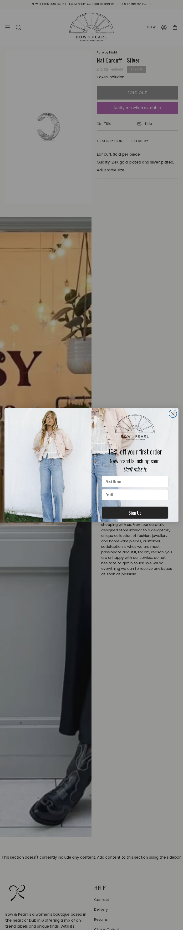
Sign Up (134, 512)
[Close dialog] (173, 414)
